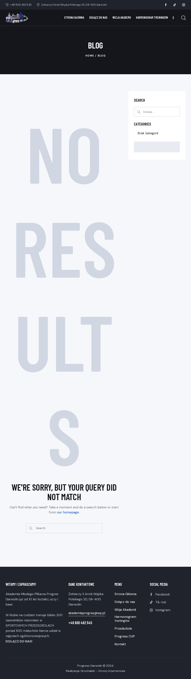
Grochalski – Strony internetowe (103, 671)
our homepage (68, 512)
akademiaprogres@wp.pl (86, 613)
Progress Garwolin (89, 666)
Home (89, 55)
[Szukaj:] (157, 112)
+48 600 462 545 (80, 622)
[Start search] (31, 528)
